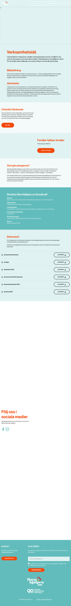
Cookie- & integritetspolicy (44, 599)
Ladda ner (60, 254)
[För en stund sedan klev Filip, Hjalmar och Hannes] (44, 481)
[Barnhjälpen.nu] (5, 3)
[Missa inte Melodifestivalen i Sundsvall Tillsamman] (44, 318)
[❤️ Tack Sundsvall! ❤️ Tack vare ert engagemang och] (61, 382)
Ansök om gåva (46, 150)
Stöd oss (37, 3)
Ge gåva (7, 125)
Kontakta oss (52, 3)
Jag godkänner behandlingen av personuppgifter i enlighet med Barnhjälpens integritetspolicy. (47, 564)
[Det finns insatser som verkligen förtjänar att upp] (61, 497)
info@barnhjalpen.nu (7, 552)
